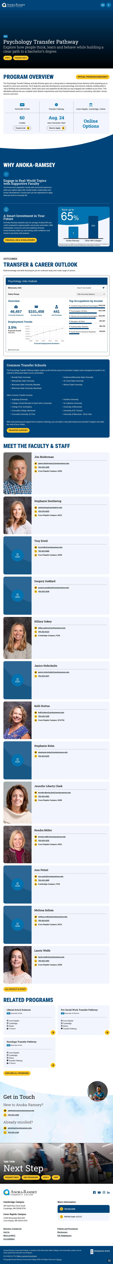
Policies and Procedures (67, 1229)
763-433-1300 (13, 1115)
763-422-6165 (43, 756)
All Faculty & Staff (15, 989)
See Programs (31, 1177)
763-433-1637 (43, 676)
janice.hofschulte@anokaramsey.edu (53, 672)
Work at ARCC (9, 1236)
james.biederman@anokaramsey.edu (53, 463)
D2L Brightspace (64, 1236)
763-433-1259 (43, 716)
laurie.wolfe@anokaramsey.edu (51, 957)
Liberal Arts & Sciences (19, 1009)
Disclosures (62, 1232)
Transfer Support (18, 430)
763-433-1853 (43, 796)
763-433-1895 (43, 880)
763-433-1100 (69, 1209)
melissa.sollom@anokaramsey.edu (52, 917)
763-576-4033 (43, 511)
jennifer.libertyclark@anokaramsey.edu (54, 793)
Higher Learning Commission (27, 1256)
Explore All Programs (17, 1073)
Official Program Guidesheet (93, 77)
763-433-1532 (43, 841)
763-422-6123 (43, 632)
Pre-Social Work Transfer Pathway (79, 1009)
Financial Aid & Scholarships (20, 240)
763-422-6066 (43, 551)
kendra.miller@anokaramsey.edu (52, 837)
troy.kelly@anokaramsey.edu (50, 547)
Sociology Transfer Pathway (21, 1041)
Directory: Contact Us (12, 1229)
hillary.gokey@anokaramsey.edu (51, 628)
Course (20, 128)
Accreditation (9, 1239)
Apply (7, 58)
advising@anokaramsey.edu (20, 1128)
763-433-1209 (43, 467)
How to (54, 128)
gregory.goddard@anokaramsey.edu (53, 588)
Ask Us (6, 1232)
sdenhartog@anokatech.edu (50, 508)
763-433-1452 (43, 961)
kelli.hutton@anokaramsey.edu (51, 712)
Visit (56, 1177)
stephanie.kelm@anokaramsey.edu (53, 752)
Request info (21, 58)
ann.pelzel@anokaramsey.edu (50, 876)
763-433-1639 (43, 591)
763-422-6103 (43, 921)
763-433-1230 (13, 1132)
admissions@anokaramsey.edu (21, 1111)
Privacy (59, 1259)
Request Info (12, 1177)
